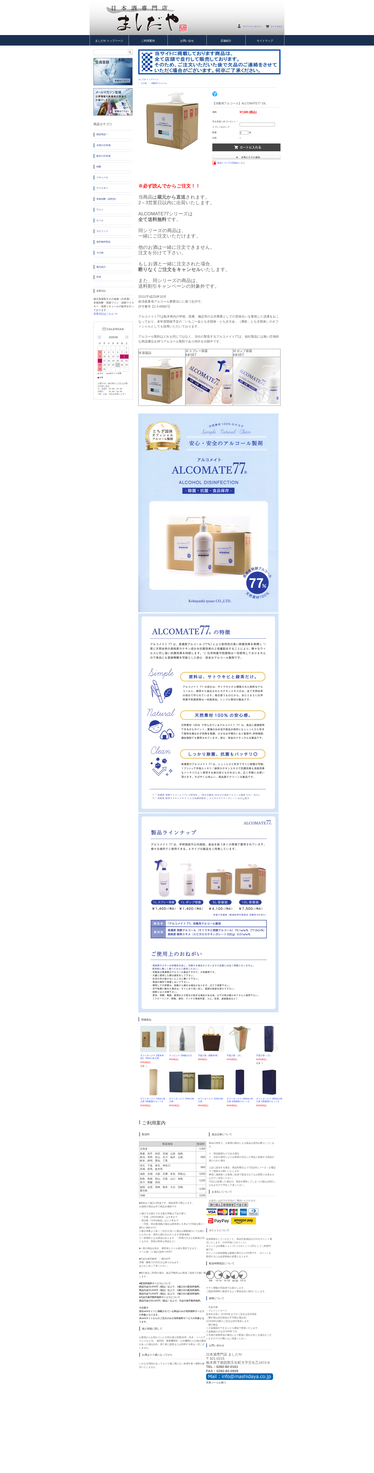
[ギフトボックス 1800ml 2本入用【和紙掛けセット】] (269, 1093)
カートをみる (276, 26)
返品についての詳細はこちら (231, 163)
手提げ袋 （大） (234, 1055)
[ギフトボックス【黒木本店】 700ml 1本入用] (153, 1050)
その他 (144, 83)
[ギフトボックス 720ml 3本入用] (211, 1088)
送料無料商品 (103, 241)
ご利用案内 (148, 40)
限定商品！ (102, 134)
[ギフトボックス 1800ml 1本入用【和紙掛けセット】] (240, 1093)
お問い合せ (187, 40)
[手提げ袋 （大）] (240, 1050)
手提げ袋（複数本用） (208, 1055)
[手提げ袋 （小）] (269, 1050)
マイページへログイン (252, 26)
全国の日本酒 (103, 145)
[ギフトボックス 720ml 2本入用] (182, 1091)
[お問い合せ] (239, 1379)
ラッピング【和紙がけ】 (181, 1055)
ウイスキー (102, 188)
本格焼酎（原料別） (106, 199)
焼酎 (98, 166)
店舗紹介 (226, 40)
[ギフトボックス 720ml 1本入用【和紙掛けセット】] (153, 1093)
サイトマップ (265, 40)
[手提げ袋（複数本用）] (211, 1050)
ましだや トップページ (109, 40)
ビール (99, 220)
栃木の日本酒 (103, 156)
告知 (98, 276)
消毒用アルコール (159, 83)
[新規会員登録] (113, 84)
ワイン (99, 209)
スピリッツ (102, 231)
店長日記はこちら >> (106, 313)
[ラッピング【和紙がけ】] (182, 1050)
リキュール (102, 177)
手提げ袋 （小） (264, 1055)
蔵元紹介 (101, 267)
